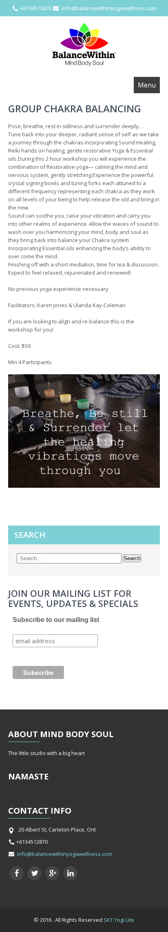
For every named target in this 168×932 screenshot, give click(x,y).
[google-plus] (52, 873)
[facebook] (16, 873)
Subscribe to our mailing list (56, 619)
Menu (147, 85)
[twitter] (34, 873)
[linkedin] (70, 873)
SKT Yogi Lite (119, 919)
